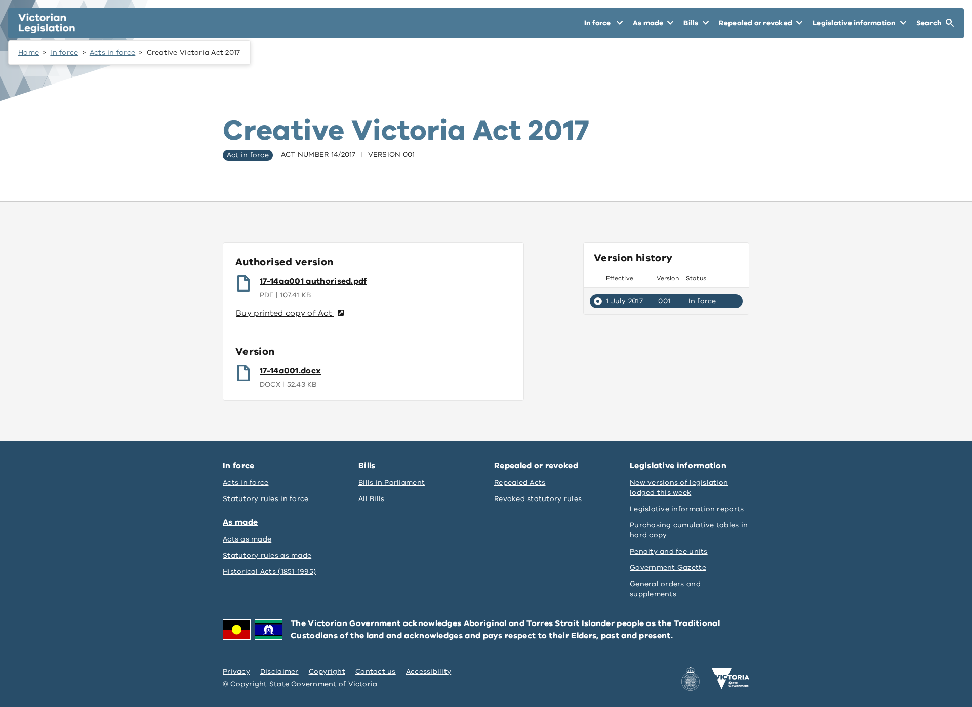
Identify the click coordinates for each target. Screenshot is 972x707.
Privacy (236, 671)
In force (64, 52)
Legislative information (678, 466)
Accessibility (429, 671)
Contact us (375, 671)
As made (240, 522)
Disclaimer (279, 671)
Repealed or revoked (536, 466)
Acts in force (113, 52)
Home (28, 52)
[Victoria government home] (730, 678)
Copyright (327, 671)
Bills (367, 466)
